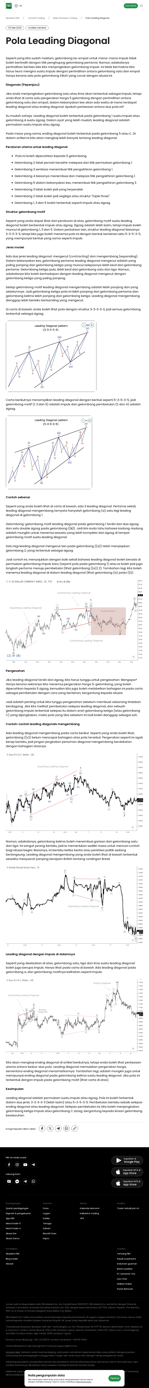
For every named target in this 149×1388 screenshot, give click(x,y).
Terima (114, 1378)
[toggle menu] (141, 6)
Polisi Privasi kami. (84, 1382)
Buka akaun (131, 6)
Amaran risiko (13, 1352)
